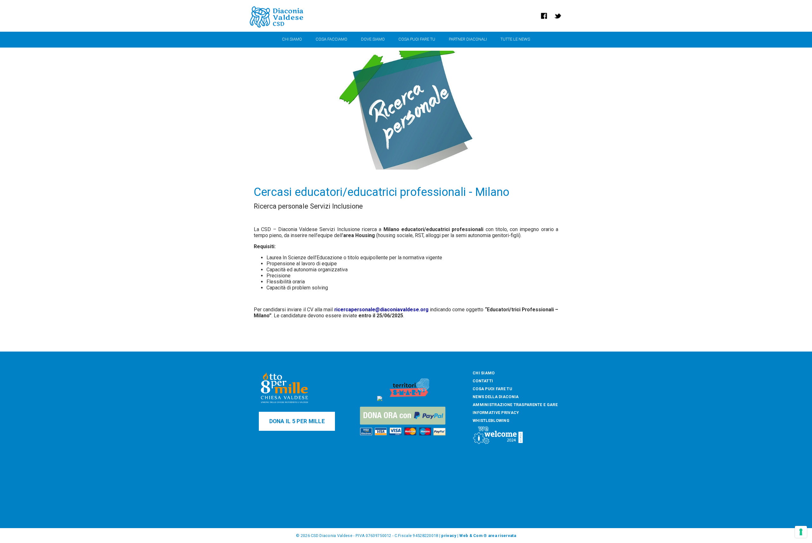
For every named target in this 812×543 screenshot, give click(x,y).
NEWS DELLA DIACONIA (496, 396)
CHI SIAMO (484, 373)
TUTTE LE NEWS (515, 39)
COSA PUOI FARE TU (492, 388)
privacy (448, 535)
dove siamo (373, 39)
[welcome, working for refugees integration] (498, 443)
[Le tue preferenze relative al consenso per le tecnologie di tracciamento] (801, 532)
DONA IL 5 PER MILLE (297, 421)
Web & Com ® (473, 535)
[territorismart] (409, 399)
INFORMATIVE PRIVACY (496, 412)
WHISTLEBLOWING (491, 420)
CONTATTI (483, 380)
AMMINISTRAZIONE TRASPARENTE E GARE (515, 404)
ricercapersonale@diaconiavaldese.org (381, 310)
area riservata (502, 535)
